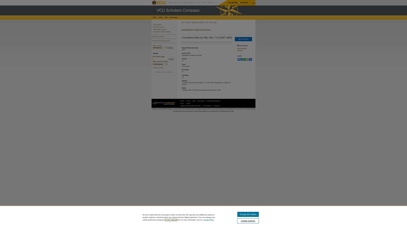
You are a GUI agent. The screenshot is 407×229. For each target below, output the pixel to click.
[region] (203, 217)
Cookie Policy (208, 220)
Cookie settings (171, 220)
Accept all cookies (248, 214)
